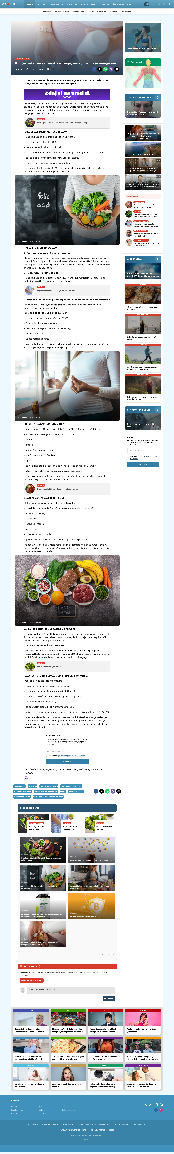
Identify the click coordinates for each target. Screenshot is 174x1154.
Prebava (113, 11)
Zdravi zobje (125, 11)
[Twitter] (99, 69)
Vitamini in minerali (97, 11)
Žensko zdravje (55, 4)
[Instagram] (159, 4)
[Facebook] (164, 4)
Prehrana (47, 11)
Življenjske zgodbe (122, 4)
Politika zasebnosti (123, 1125)
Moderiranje (68, 1125)
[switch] (146, 4)
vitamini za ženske (75, 791)
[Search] (153, 4)
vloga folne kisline (22, 797)
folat (62, 791)
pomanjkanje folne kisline (46, 791)
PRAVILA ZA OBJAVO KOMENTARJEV (31, 980)
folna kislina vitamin (49, 786)
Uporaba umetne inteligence (102, 1130)
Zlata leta (72, 4)
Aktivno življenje (62, 11)
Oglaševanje (33, 1125)
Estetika (105, 4)
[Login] (169, 4)
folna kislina (19, 786)
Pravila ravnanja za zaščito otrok (74, 1130)
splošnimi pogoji (63, 756)
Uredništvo (45, 1125)
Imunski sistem (79, 11)
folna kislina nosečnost (71, 786)
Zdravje (29, 4)
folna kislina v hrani (22, 791)
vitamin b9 (32, 786)
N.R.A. (20, 69)
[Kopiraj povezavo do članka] (116, 69)
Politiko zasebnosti (79, 756)
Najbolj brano (132, 196)
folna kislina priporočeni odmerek (48, 797)
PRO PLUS (56, 1125)
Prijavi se (67, 761)
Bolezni (41, 4)
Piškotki (79, 1125)
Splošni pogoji (140, 1125)
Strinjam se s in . (67, 756)
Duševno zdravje (89, 4)
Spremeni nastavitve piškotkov (99, 1125)
